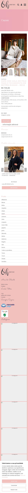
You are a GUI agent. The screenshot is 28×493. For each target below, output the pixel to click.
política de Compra (6, 295)
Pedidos (3, 286)
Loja (2, 293)
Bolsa (3, 205)
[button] (14, 336)
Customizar (14, 485)
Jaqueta (4, 227)
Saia (3, 244)
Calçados (4, 208)
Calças (3, 211)
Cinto (3, 219)
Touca (3, 253)
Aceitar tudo (14, 481)
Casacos (4, 216)
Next (25, 170)
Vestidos (4, 261)
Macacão (4, 233)
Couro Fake (5, 225)
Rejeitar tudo (14, 489)
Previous (2, 170)
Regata (3, 242)
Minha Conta (4, 284)
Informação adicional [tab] (10, 124)
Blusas (3, 202)
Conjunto (4, 222)
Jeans (3, 230)
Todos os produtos (7, 250)
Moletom (4, 239)
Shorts (3, 247)
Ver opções (14, 187)
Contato (3, 297)
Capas (8, 115)
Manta (3, 236)
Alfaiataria (4, 199)
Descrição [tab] (6, 121)
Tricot (3, 256)
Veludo (3, 258)
